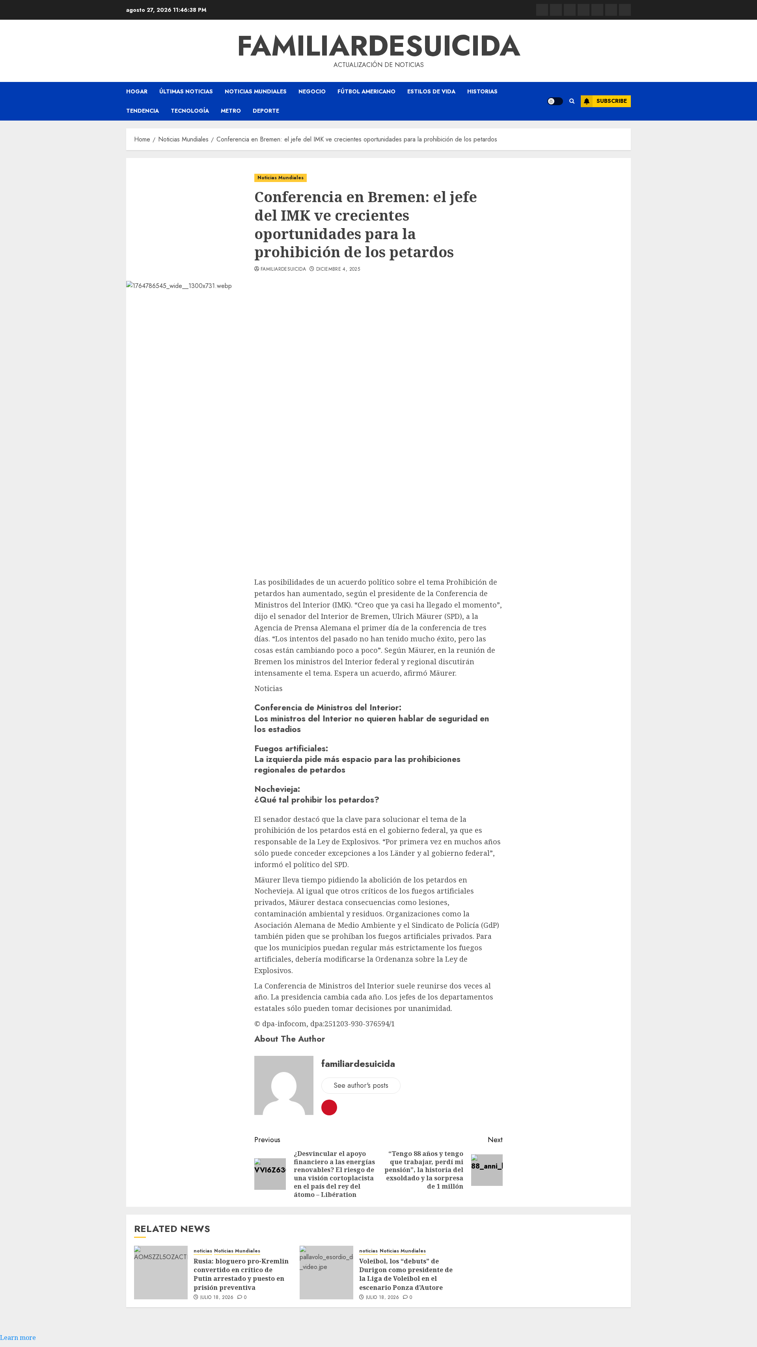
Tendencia (142, 111)
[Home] (570, 10)
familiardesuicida (378, 45)
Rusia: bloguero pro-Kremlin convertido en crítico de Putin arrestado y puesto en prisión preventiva (241, 1274)
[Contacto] (556, 10)
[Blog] (542, 10)
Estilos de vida (431, 91)
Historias (482, 91)
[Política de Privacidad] (583, 10)
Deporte (266, 111)
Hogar (136, 91)
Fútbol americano (366, 91)
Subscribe (612, 101)
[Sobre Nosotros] (611, 10)
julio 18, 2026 (217, 1298)
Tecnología (190, 111)
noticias (203, 1251)
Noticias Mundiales (256, 91)
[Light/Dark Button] (555, 101)
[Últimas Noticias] (625, 10)
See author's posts (361, 1085)
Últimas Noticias (186, 91)
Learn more (18, 1337)
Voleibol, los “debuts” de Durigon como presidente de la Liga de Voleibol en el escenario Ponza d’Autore (406, 1274)
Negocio (312, 91)
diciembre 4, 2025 (338, 269)
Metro (231, 111)
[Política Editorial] (597, 10)
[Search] (572, 101)
